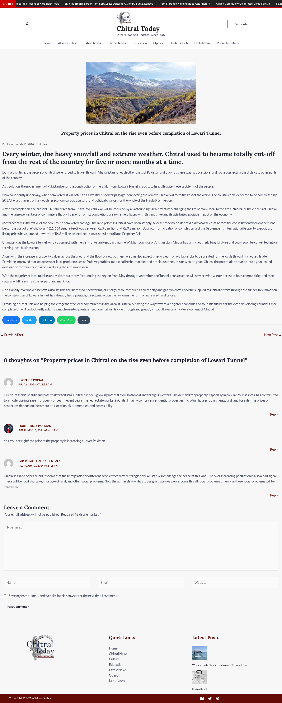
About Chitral (67, 43)
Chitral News (117, 43)
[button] (27, 24)
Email (84, 320)
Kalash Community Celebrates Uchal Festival (221, 3)
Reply (274, 414)
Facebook (11, 320)
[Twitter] (210, 699)
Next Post (273, 335)
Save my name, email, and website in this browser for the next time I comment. (63, 596)
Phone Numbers (228, 43)
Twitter (29, 320)
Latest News (92, 43)
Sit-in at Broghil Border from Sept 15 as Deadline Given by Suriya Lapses (87, 3)
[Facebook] (202, 699)
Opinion (158, 43)
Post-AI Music (200, 689)
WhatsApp (66, 320)
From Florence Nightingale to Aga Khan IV (162, 3)
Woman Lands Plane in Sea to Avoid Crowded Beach (220, 665)
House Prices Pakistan (35, 425)
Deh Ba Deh (179, 43)
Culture (114, 659)
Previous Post (11, 335)
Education (140, 43)
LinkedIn (47, 320)
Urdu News (202, 43)
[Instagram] (217, 699)
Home (47, 43)
